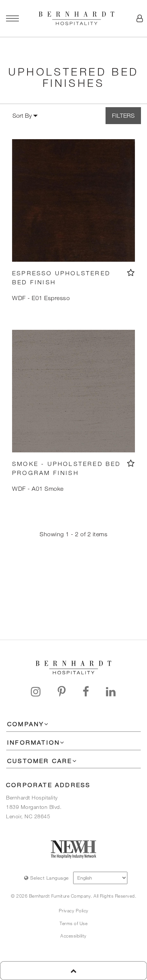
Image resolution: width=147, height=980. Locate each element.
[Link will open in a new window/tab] (36, 691)
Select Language (49, 878)
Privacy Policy (74, 910)
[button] (139, 18)
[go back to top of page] (73, 971)
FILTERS (123, 115)
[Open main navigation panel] (12, 18)
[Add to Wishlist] (131, 272)
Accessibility (73, 936)
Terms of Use (73, 923)
